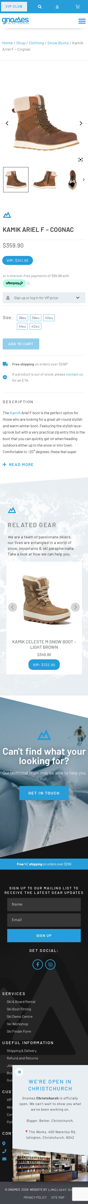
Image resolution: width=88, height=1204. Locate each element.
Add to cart (21, 344)
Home (7, 42)
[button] (40, 7)
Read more (21, 464)
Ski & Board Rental (21, 1001)
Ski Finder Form (19, 1031)
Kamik (15, 412)
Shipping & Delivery (22, 1050)
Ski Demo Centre (19, 1016)
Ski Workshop (17, 1024)
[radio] (22, 317)
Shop (20, 42)
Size (7, 317)
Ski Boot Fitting (19, 1009)
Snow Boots (58, 42)
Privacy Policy (35, 1197)
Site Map (57, 1197)
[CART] (77, 6)
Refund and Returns (22, 1058)
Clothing (36, 42)
